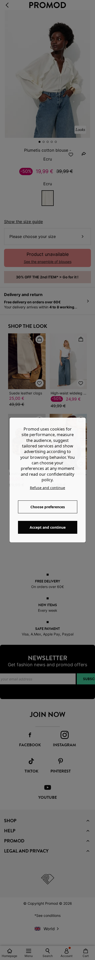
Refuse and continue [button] (47, 487)
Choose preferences (47, 506)
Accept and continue (48, 527)
